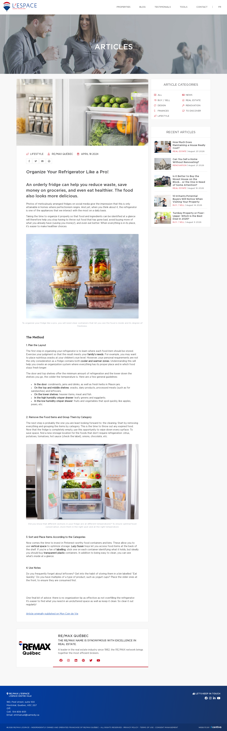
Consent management (166, 727)
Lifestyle (36, 154)
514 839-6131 (19, 712)
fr (219, 7)
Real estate (193, 100)
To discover (193, 111)
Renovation (192, 105)
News (188, 95)
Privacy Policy (130, 727)
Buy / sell (163, 100)
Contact (202, 7)
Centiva (216, 727)
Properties (123, 7)
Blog (142, 7)
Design (161, 105)
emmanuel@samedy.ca (26, 715)
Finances (163, 111)
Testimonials (163, 7)
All (159, 95)
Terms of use (147, 727)
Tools (183, 7)
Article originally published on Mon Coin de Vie (52, 614)
